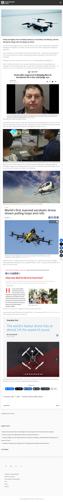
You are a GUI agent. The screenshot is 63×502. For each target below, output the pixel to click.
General (40, 396)
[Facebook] (61, 240)
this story (12, 68)
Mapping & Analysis (10, 476)
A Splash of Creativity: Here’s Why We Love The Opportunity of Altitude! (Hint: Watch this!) (25, 443)
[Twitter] (61, 244)
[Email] (61, 251)
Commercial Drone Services (12, 474)
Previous (7, 405)
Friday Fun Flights (33, 396)
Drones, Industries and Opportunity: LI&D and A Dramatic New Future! (20, 434)
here (45, 126)
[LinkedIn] (61, 248)
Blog (6, 481)
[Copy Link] (61, 255)
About (6, 484)
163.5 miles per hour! (52, 312)
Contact (7, 486)
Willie (18, 396)
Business (25, 396)
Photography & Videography (12, 479)
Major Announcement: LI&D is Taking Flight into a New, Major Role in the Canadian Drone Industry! (28, 432)
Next (57, 405)
